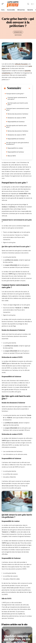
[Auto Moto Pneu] (12, 4)
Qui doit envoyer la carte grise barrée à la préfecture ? (17, 143)
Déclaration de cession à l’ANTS (17, 118)
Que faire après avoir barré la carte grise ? (18, 103)
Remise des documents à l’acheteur (18, 114)
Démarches (18, 32)
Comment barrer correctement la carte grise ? (17, 98)
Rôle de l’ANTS (12, 156)
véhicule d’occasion (21, 64)
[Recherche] (28, 4)
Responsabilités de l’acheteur (16, 121)
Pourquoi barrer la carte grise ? (15, 93)
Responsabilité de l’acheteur (16, 152)
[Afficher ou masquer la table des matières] (25, 88)
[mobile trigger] (3, 4)
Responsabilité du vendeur (15, 148)
